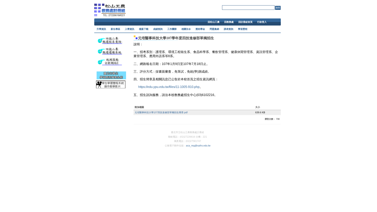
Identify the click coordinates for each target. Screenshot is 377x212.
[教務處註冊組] (110, 13)
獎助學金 (200, 29)
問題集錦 (214, 29)
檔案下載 (143, 29)
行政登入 (262, 22)
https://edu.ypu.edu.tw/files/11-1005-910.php (168, 87)
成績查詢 (158, 29)
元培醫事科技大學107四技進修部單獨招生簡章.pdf (161, 112)
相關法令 (186, 29)
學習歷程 (242, 29)
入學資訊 (129, 29)
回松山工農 (214, 22)
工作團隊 (172, 29)
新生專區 (115, 29)
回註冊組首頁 (245, 22)
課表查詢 (228, 29)
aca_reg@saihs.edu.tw (198, 145)
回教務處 (229, 22)
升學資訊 (101, 29)
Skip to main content (187, 1)
